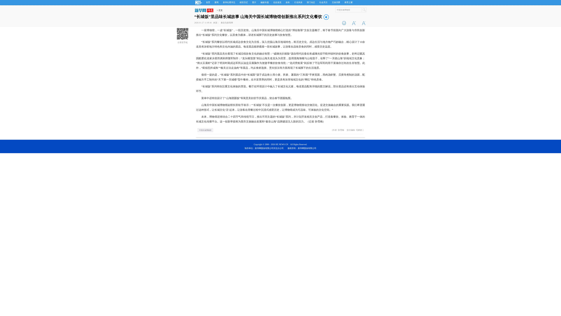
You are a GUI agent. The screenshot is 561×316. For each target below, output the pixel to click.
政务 (288, 2)
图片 (254, 2)
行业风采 (298, 2)
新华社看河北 (229, 2)
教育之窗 (348, 2)
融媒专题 (265, 2)
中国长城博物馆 (205, 130)
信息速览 (277, 2)
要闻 (216, 2)
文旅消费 (336, 2)
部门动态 (311, 2)
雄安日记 (244, 2)
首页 (208, 2)
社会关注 (323, 2)
